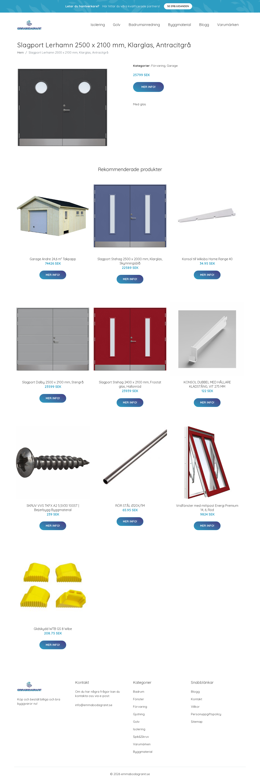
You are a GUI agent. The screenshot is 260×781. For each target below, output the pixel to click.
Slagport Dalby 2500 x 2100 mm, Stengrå (52, 382)
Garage (172, 66)
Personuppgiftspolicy (206, 714)
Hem (20, 52)
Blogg (204, 24)
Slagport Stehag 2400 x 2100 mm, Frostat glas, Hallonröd (130, 384)
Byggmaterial (179, 24)
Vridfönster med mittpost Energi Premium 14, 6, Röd (207, 508)
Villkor (195, 707)
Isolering (98, 24)
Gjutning (139, 714)
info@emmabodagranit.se (93, 705)
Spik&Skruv (141, 737)
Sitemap (197, 722)
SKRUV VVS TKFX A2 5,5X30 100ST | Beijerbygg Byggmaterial (53, 508)
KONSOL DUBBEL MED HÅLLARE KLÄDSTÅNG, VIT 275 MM (207, 384)
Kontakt (196, 699)
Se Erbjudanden (178, 6)
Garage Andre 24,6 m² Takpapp (53, 259)
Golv (116, 24)
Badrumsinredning (144, 24)
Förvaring (158, 66)
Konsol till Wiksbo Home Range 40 (207, 259)
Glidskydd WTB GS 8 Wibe (53, 629)
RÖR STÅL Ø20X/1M (130, 506)
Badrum (138, 692)
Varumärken (228, 24)
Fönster (138, 699)
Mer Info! (148, 87)
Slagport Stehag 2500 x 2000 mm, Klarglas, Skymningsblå (130, 261)
